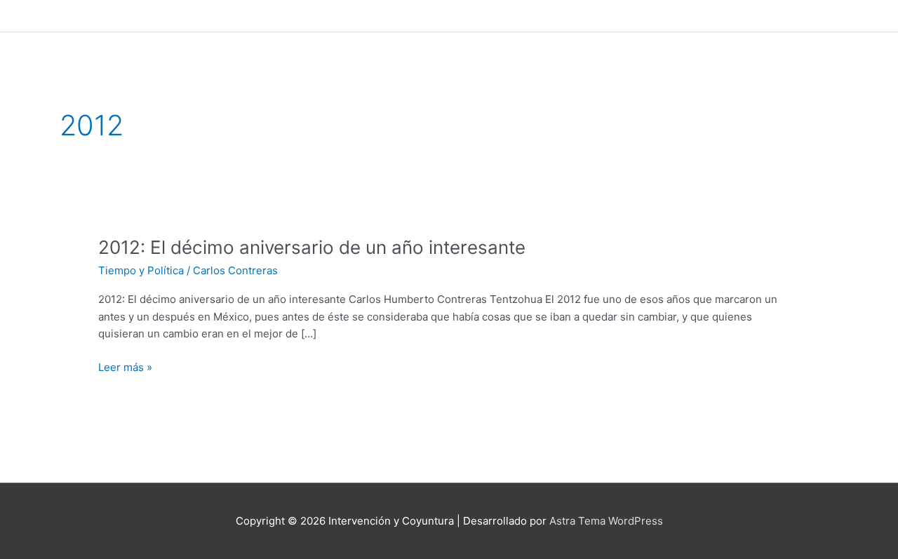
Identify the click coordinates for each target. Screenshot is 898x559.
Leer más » (125, 366)
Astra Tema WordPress (606, 520)
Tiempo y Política (141, 270)
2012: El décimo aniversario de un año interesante (311, 247)
